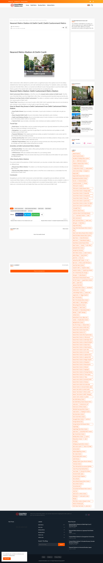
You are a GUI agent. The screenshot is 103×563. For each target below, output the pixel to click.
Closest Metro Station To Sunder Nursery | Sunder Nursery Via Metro (86, 123)
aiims (74, 161)
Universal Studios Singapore (79, 476)
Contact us (17, 1)
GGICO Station (87, 252)
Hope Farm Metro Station (78, 265)
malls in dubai (76, 302)
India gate (75, 275)
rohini (85, 439)
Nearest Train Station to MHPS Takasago (82, 394)
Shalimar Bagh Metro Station (79, 451)
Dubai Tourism (76, 245)
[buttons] (90, 1)
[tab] (27, 5)
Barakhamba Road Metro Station (80, 178)
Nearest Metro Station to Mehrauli (80, 367)
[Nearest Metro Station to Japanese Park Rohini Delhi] (76, 109)
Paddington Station (85, 411)
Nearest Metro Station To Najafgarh (81, 369)
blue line (75, 180)
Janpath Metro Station (87, 280)
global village (76, 255)
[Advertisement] (35, 12)
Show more (65, 228)
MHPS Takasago (82, 312)
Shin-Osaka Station (77, 454)
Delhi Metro (33, 5)
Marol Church (82, 307)
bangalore (86, 170)
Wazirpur (75, 498)
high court (75, 262)
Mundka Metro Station (83, 319)
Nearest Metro (86, 324)
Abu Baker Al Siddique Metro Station (81, 158)
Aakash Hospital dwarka (78, 156)
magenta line (76, 295)
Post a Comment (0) (39, 271)
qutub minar (75, 431)
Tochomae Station (77, 463)
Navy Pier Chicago (77, 324)
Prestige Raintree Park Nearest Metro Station (81, 424)
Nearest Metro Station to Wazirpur (80, 382)
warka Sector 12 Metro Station (79, 493)
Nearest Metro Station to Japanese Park (82, 354)
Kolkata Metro (50, 5)
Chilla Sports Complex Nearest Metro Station (81, 188)
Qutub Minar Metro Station (86, 431)
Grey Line (81, 257)
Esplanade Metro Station (78, 247)
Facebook (20, 214)
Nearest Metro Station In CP (79, 332)
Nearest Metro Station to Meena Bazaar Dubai (82, 365)
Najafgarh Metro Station (78, 322)
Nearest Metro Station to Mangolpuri (81, 362)
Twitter (28, 214)
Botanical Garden (82, 180)
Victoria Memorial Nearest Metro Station (82, 488)
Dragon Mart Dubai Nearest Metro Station (82, 228)
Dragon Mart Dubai (77, 225)
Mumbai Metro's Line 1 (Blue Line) (80, 317)
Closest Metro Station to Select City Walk (82, 203)
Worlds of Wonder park (78, 503)
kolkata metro (76, 290)
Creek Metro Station (80, 215)
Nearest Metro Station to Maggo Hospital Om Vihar (82, 360)
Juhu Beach (89, 287)
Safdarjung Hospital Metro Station (80, 444)
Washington (75, 496)
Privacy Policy (24, 1)
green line (75, 257)
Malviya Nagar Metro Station (79, 305)
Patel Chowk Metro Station (79, 416)
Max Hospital (75, 310)
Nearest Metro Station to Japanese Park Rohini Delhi (87, 109)
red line (87, 436)
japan (74, 282)
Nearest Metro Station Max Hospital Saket (82, 334)
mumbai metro (76, 314)
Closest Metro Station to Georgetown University (86, 116)
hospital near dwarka (87, 270)
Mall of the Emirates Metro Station (80, 300)
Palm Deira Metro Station (78, 414)
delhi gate (75, 223)
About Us (10, 1)
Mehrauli (74, 312)
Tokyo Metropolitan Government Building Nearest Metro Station (82, 466)
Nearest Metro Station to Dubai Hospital (82, 347)
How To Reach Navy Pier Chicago (80, 272)
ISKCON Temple (76, 280)
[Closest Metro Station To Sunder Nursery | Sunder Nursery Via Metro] (76, 123)
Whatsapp (36, 214)
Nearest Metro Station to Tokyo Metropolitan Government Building (80, 377)
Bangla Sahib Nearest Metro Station (81, 175)
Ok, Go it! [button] (7, 558)
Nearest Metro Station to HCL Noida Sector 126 (81, 352)
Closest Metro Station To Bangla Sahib (81, 190)
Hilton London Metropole (85, 262)
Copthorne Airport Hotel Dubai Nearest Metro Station (81, 213)
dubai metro (75, 240)
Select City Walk (87, 446)
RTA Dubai (75, 441)
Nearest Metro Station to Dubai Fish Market (82, 342)
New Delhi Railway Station (79, 399)
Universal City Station (85, 471)
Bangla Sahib (75, 173)
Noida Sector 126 (84, 404)
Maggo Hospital (84, 295)
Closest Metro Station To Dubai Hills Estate (81, 193)
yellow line (87, 506)
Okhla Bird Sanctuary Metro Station (81, 409)
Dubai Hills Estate (84, 238)
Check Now (12, 555)
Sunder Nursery (76, 458)
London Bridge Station (78, 292)
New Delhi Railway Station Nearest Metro (82, 401)
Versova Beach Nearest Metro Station (81, 481)
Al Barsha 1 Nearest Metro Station (80, 163)
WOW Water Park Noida (78, 506)
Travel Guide (75, 471)
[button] (88, 5)
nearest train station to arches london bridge (81, 389)
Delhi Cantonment (19, 208)
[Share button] (42, 214)
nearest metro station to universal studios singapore (82, 380)
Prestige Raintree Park (78, 421)
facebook (78, 143)
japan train (79, 282)
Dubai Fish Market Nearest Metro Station (82, 235)
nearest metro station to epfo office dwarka (81, 350)
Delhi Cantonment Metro (30, 208)
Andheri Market (88, 168)
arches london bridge (77, 170)
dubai (74, 230)
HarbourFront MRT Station (78, 260)
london (82, 290)
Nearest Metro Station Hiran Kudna (80, 329)
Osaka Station (76, 411)
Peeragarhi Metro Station (78, 419)
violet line (75, 491)
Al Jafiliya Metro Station (78, 168)
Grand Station (84, 255)
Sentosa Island (76, 449)
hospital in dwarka (77, 270)
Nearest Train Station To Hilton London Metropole (81, 392)
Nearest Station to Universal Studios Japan (87, 129)
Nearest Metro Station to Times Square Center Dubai (81, 375)
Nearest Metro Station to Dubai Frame (81, 344)
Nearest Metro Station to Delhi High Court (82, 339)
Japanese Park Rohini (77, 285)
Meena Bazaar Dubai (85, 310)
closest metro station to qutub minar (81, 200)
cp (73, 215)
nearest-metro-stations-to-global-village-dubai (81, 397)
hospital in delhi (76, 267)
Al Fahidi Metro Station (78, 165)
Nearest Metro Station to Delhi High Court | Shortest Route (80, 525)
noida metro (75, 404)
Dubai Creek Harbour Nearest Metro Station (82, 233)
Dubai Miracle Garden (85, 240)
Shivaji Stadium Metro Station (79, 456)
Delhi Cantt (40, 208)
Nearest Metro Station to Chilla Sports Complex (81, 337)
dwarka (82, 245)
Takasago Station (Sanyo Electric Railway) (82, 461)
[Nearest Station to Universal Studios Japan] (76, 130)
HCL (87, 260)
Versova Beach (76, 478)
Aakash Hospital (76, 153)
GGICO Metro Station (77, 252)
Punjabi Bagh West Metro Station (80, 429)
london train (87, 292)
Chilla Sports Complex (78, 185)
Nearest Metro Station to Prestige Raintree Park (82, 372)
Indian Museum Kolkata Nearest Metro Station (81, 278)
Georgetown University (78, 250)
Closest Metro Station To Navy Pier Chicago (81, 198)
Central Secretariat (77, 183)
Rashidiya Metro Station (78, 436)
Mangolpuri (75, 307)
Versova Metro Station (78, 483)
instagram (89, 143)
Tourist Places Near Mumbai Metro (80, 468)
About (43, 557)
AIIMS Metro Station (81, 161)
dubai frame (75, 238)
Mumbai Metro (42, 5)
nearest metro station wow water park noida (81, 385)
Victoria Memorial (76, 486)
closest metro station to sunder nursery (81, 205)
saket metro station (77, 446)
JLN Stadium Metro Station (79, 287)
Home (27, 5)
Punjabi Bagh (75, 426)
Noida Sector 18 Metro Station (79, 406)
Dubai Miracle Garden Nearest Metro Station (81, 243)
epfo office (88, 245)
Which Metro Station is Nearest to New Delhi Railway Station (81, 501)
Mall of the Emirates (77, 297)
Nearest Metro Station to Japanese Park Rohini (82, 357)
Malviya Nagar (84, 302)
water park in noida (84, 496)
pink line (16, 20)
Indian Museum (82, 275)
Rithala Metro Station (77, 439)
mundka (74, 319)
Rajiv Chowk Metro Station (79, 434)
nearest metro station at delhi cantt (18, 210)
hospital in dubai (85, 267)
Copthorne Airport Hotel (78, 210)
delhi (88, 215)
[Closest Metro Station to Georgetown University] (76, 116)
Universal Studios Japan (78, 473)
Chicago (85, 183)
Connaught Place (76, 208)
